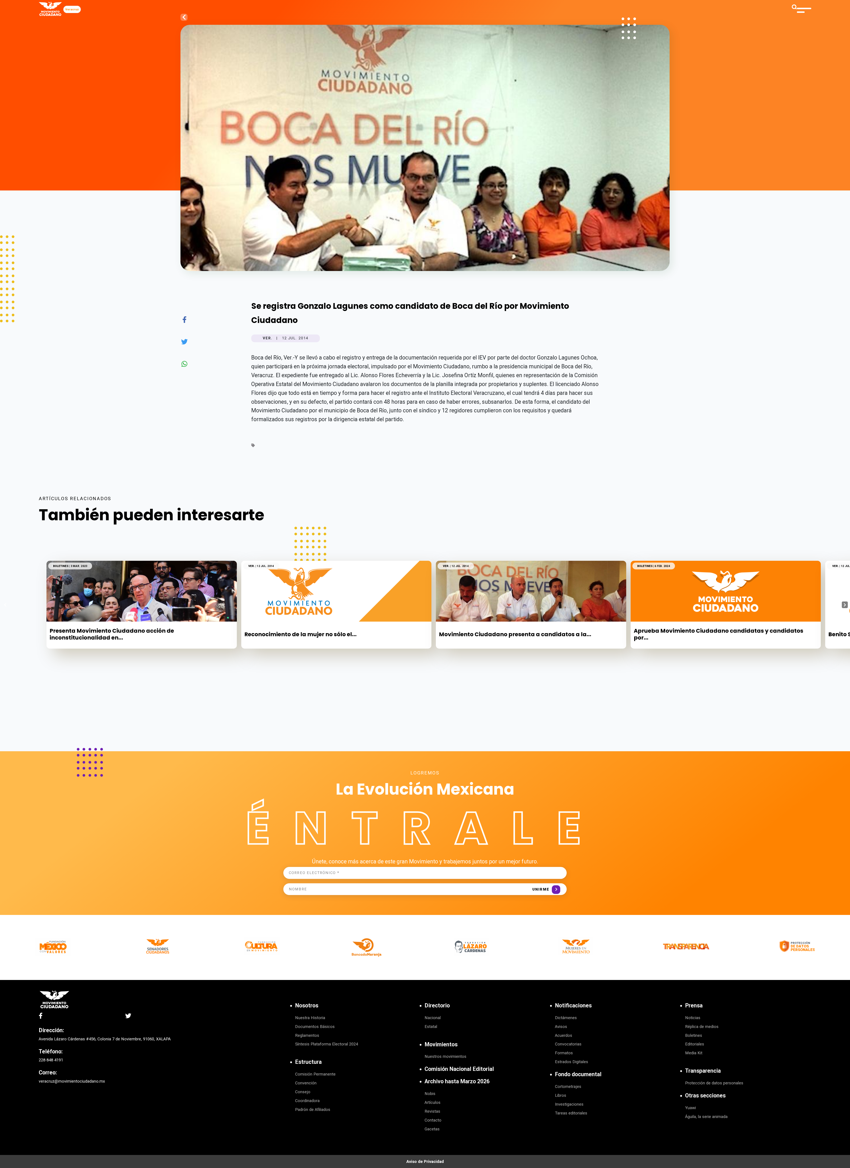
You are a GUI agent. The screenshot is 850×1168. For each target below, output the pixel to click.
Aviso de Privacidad (425, 1161)
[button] (845, 605)
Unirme (540, 889)
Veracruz (72, 9)
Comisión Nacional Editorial (459, 1069)
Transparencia (703, 1071)
